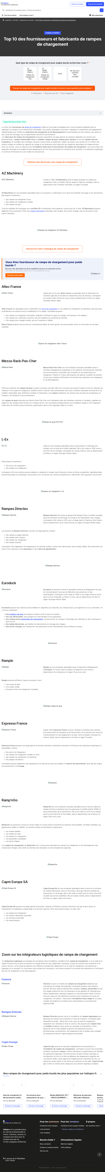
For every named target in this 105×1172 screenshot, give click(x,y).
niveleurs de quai (16, 614)
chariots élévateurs (37, 211)
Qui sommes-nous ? (27, 15)
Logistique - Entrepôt (12, 20)
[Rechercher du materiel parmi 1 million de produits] (101, 10)
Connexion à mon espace (48, 1126)
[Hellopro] (3, 20)
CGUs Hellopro (66, 1147)
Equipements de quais (27, 20)
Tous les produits (10, 15)
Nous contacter (45, 1144)
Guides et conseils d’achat (49, 1147)
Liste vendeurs (45, 1133)
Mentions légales (67, 1144)
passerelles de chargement (32, 619)
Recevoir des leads (15, 275)
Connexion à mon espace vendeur (72, 1126)
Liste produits (45, 1129)
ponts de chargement (49, 309)
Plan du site (44, 1151)
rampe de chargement (33, 127)
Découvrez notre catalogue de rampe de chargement (52, 249)
